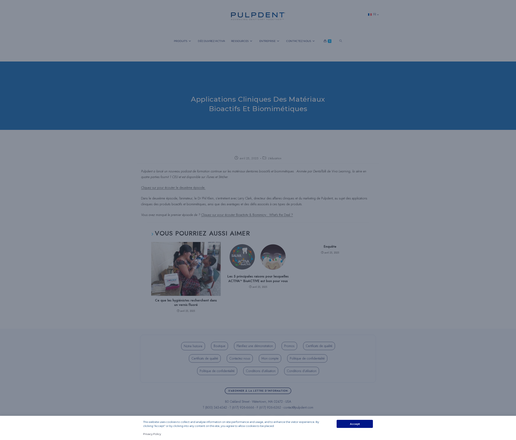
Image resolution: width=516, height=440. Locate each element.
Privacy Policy (152, 434)
